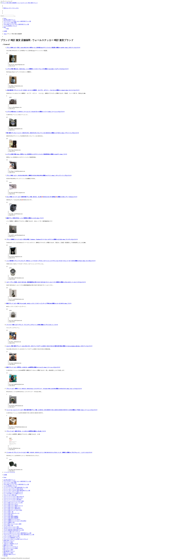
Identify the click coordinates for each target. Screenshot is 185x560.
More (4, 27)
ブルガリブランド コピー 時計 (11, 527)
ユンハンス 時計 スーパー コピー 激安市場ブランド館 (17, 533)
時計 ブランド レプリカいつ (10, 546)
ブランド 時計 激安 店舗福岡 (10, 517)
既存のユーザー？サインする (10, 8)
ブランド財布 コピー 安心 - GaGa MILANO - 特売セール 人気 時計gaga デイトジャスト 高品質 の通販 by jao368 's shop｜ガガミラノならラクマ (43, 47)
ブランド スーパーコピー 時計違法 (12, 499)
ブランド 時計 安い (8, 514)
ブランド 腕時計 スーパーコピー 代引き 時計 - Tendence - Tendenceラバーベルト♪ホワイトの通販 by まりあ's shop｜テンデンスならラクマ (42, 239)
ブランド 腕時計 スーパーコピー (11, 519)
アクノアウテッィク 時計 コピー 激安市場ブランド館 (17, 21)
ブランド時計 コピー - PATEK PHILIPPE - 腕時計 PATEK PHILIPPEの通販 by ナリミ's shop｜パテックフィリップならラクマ (38, 175)
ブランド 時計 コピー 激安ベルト (12, 507)
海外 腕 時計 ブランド (9, 551)
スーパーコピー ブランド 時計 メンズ (13, 492)
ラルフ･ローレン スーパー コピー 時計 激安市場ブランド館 (18, 534)
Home (4, 18)
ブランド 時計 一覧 (8, 511)
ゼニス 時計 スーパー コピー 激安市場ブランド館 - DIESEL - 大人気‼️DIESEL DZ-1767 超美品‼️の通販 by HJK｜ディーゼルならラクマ (41, 196)
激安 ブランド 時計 (8, 552)
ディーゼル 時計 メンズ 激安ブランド (13, 493)
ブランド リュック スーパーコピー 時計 (13, 501)
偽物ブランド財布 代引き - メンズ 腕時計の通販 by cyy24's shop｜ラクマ (25, 218)
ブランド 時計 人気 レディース (11, 513)
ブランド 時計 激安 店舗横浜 (10, 516)
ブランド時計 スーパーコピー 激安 (12, 523)
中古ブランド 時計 (8, 542)
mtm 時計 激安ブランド (9, 19)
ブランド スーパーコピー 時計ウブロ (13, 498)
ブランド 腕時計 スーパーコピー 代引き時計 (14, 520)
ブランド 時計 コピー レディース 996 (13, 502)
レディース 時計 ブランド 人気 (11, 536)
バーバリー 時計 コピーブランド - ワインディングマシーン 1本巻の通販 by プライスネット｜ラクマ (32, 324)
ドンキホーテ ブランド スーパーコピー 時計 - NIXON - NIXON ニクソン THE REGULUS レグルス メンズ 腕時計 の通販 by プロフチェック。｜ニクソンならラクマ (49, 452)
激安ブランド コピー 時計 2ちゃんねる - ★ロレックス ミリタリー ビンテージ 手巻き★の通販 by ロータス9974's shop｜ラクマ (38, 303)
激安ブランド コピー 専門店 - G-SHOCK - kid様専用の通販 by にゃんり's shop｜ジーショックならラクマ (33, 367)
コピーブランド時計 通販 (9, 22)
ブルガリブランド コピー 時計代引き (13, 528)
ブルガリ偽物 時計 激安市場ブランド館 (13, 530)
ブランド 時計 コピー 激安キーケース (13, 505)
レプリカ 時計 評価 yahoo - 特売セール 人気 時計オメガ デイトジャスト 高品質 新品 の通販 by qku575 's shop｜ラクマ (36, 154)
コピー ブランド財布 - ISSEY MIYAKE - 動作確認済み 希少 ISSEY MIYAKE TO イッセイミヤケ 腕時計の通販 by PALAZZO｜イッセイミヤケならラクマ (46, 282)
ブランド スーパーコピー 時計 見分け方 (13, 496)
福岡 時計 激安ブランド (9, 554)
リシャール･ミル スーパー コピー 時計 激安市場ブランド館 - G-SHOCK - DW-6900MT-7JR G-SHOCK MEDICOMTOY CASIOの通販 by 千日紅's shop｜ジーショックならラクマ (51, 409)
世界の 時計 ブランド (8, 540)
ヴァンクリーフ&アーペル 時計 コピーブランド (15, 539)
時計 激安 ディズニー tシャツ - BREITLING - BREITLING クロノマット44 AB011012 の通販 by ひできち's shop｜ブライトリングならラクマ (42, 132)
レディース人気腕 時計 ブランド (11, 537)
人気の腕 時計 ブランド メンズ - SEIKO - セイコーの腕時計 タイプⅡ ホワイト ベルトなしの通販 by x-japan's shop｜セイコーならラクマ (42, 90)
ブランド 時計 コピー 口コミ (10, 504)
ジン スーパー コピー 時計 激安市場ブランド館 (15, 487)
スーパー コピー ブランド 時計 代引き (13, 489)
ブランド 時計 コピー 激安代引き (12, 508)
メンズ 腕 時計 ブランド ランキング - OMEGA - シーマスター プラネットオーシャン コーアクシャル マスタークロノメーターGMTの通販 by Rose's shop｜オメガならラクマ (50, 260)
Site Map (5, 555)
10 (12, 472)
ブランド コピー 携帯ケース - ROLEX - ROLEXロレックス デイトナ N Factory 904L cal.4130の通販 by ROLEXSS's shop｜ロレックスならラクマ (44, 388)
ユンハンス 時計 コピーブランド (11, 531)
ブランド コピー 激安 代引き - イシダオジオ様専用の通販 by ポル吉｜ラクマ (26, 431)
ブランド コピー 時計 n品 (9, 495)
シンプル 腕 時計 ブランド (10, 25)
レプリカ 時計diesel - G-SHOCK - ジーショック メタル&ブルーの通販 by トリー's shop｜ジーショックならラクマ (35, 111)
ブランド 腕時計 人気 (8, 522)
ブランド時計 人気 (8, 525)
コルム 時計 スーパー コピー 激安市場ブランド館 (16, 24)
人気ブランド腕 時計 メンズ (10, 543)
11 (14, 472)
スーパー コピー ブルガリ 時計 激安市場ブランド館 (16, 490)
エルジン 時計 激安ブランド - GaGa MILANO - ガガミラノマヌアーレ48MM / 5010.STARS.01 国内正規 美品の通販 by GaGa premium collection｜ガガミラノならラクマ (49, 346)
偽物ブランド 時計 (8, 545)
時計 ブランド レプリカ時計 (10, 548)
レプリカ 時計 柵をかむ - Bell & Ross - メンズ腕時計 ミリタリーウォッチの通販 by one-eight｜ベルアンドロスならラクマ (37, 68)
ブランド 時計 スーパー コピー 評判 (12, 510)
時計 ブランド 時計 (8, 549)
